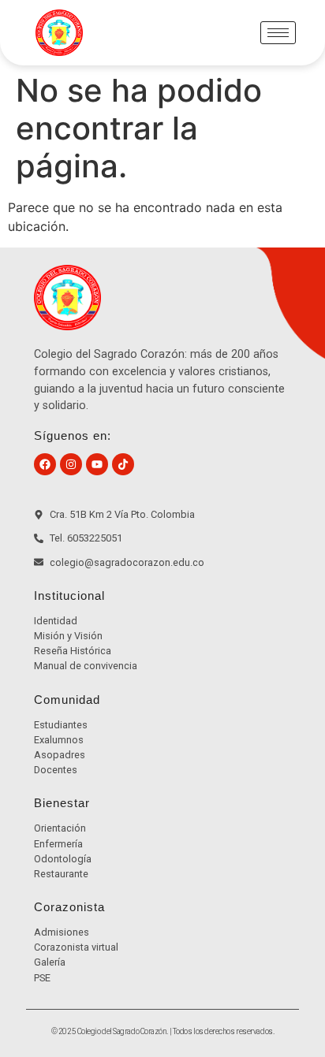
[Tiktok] (123, 464)
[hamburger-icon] (278, 32)
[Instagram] (71, 464)
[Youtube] (97, 464)
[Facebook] (45, 464)
